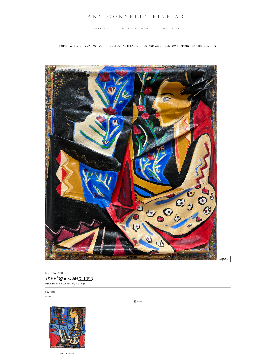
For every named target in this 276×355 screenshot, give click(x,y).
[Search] (215, 46)
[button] (95, 46)
